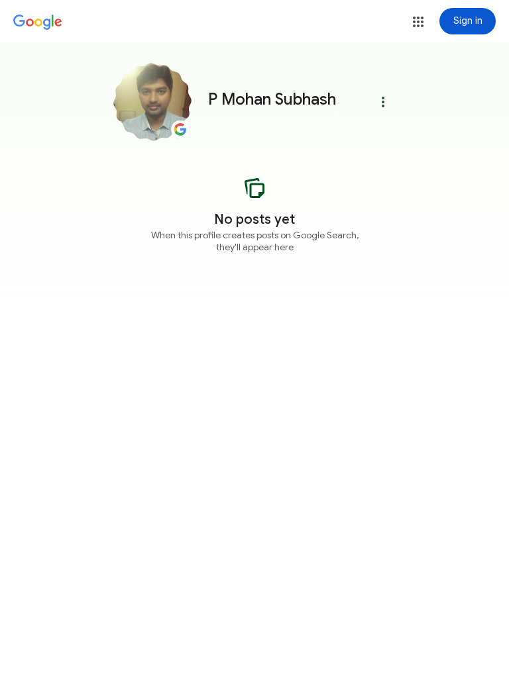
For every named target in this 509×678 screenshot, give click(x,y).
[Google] (37, 22)
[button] (418, 22)
